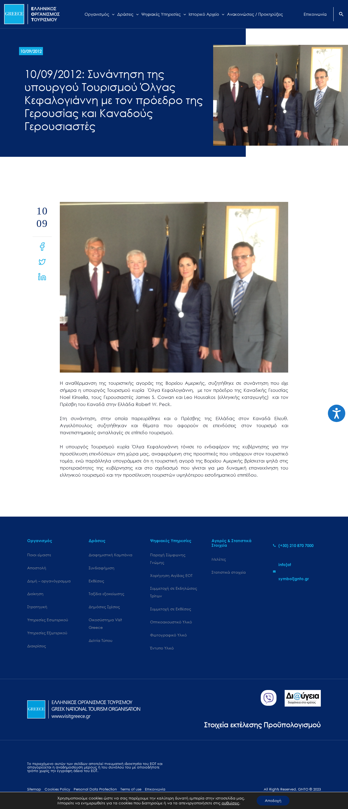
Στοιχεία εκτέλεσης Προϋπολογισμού (262, 724)
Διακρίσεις (36, 645)
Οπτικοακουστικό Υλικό (171, 621)
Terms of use (130, 789)
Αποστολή (36, 567)
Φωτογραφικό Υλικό (168, 635)
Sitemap (34, 789)
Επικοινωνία (155, 789)
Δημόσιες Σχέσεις (104, 606)
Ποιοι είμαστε (39, 554)
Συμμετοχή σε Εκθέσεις (170, 608)
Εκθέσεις (96, 580)
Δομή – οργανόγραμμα (49, 580)
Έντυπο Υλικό (162, 648)
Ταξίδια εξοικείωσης (106, 593)
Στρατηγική (37, 606)
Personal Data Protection (95, 789)
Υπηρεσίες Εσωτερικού (47, 619)
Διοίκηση (35, 593)
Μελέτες (219, 559)
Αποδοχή (273, 800)
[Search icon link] (341, 15)
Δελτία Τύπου (100, 640)
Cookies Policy (57, 789)
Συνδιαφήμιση (101, 567)
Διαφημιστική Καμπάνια (110, 554)
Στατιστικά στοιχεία (229, 572)
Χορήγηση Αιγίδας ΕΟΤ (171, 575)
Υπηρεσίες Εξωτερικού (47, 632)
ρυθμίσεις (230, 803)
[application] (111, 14)
